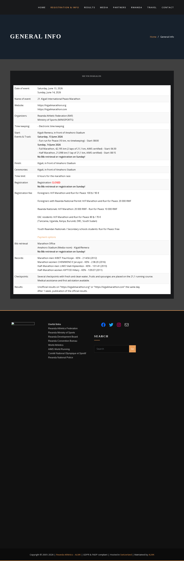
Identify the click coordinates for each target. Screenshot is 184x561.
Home (42, 7)
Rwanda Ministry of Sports (61, 332)
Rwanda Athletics (64, 554)
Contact (168, 7)
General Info (167, 36)
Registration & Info (65, 7)
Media (104, 7)
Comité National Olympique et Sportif (67, 353)
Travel (152, 7)
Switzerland (126, 554)
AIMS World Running (59, 349)
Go (132, 348)
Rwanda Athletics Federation (63, 328)
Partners (119, 7)
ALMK (78, 554)
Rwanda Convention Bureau (62, 341)
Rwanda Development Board (63, 337)
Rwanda (136, 7)
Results (89, 7)
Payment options (47, 237)
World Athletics (55, 345)
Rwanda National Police (60, 357)
